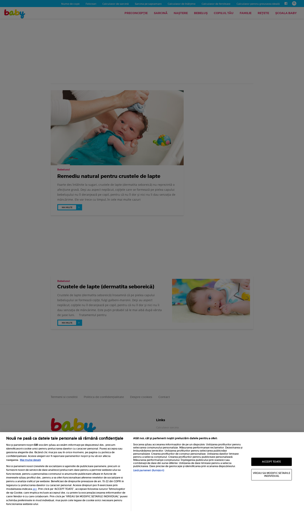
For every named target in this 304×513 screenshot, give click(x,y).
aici (35, 488)
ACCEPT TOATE (271, 461)
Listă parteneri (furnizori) (148, 470)
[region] (152, 472)
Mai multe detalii (30, 459)
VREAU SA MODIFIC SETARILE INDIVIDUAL (271, 475)
